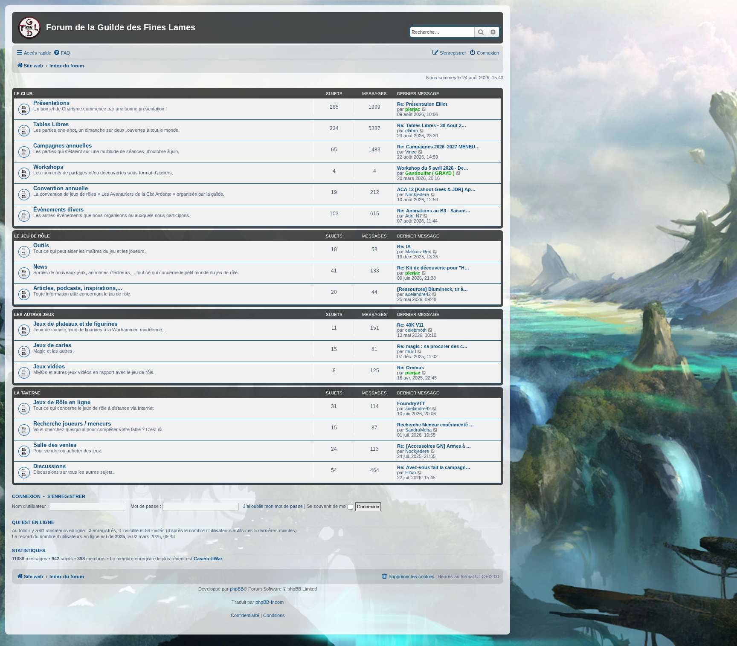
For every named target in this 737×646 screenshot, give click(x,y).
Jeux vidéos (49, 366)
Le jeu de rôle (32, 236)
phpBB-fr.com (269, 602)
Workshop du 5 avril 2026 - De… (432, 168)
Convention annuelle (60, 188)
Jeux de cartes (52, 345)
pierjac (412, 109)
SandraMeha (418, 429)
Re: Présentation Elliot (422, 104)
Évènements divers (58, 209)
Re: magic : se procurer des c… (432, 346)
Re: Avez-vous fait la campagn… (433, 467)
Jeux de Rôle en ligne (61, 402)
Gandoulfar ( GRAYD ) (430, 173)
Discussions (49, 466)
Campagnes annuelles (62, 145)
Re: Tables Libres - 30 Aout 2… (431, 125)
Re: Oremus (410, 367)
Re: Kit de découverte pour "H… (433, 267)
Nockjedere (417, 194)
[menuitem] (61, 53)
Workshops (48, 167)
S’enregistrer (66, 496)
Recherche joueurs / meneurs (72, 423)
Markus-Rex (418, 251)
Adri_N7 (413, 215)
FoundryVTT (411, 403)
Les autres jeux (34, 314)
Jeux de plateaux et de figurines (75, 324)
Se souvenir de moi (327, 506)
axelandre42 (418, 294)
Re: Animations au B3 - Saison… (433, 210)
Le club (23, 93)
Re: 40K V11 (410, 324)
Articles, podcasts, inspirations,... (77, 288)
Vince (411, 151)
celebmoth (416, 330)
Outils (41, 245)
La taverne (27, 393)
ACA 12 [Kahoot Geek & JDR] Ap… (436, 189)
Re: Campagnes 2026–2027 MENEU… (438, 146)
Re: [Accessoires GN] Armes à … (434, 446)
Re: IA (404, 246)
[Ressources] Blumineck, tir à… (432, 289)
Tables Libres (51, 124)
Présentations (51, 103)
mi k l (410, 351)
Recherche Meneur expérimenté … (435, 424)
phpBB (237, 588)
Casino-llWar (208, 558)
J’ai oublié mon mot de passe (273, 506)
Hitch (410, 472)
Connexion (26, 496)
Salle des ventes (54, 445)
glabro (411, 130)
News (40, 267)
